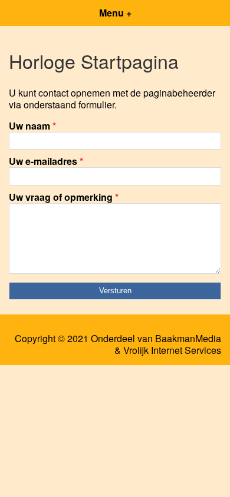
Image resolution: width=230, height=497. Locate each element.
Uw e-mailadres (46, 161)
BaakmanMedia (188, 338)
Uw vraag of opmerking (64, 197)
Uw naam (32, 125)
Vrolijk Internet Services (172, 350)
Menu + (115, 12)
